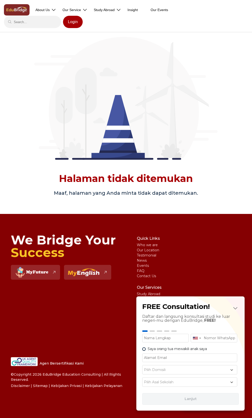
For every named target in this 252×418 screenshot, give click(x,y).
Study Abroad (148, 294)
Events (143, 265)
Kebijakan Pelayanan (103, 386)
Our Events (159, 10)
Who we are (147, 245)
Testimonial (146, 255)
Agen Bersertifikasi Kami (62, 363)
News (142, 260)
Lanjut (191, 399)
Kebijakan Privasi (66, 386)
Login (73, 22)
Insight (132, 10)
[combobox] (196, 338)
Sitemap (40, 386)
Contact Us (146, 276)
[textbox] (190, 370)
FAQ (140, 271)
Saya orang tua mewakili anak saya (177, 349)
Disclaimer (20, 386)
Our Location (148, 250)
